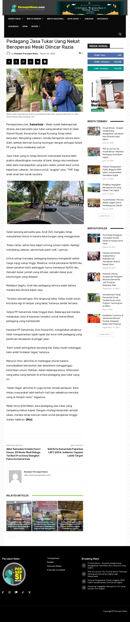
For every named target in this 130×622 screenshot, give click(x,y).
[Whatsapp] (30, 61)
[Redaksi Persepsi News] (8, 53)
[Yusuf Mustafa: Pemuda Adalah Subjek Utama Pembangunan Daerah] (94, 202)
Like (119, 55)
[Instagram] (23, 61)
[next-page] (13, 536)
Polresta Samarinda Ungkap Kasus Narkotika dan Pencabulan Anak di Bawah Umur (111, 259)
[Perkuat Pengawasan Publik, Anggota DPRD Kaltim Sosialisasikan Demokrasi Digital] (70, 516)
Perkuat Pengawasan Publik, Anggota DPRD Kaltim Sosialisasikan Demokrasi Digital (70, 525)
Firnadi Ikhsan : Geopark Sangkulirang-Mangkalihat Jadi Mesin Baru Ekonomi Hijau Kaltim (19, 525)
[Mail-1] (37, 61)
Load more (105, 215)
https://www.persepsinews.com (37, 475)
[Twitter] (16, 61)
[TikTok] (22, 592)
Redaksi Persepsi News (26, 54)
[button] (120, 34)
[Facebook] (9, 61)
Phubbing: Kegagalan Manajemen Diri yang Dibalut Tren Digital (112, 188)
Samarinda (18, 519)
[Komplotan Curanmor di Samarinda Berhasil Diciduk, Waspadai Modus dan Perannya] (94, 318)
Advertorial (44, 519)
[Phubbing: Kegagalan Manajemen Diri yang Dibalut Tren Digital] (94, 187)
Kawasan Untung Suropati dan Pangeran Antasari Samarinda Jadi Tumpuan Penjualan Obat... (112, 279)
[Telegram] (45, 61)
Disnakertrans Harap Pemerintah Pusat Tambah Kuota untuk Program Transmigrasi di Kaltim (112, 300)
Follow (117, 62)
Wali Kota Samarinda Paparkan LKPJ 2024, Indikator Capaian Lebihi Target (65, 452)
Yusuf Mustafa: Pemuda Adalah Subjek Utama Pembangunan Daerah (113, 203)
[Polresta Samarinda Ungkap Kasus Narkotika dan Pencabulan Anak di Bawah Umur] (94, 256)
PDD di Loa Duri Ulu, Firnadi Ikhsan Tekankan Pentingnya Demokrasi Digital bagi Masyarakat (44, 525)
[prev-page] (8, 536)
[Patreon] (16, 592)
